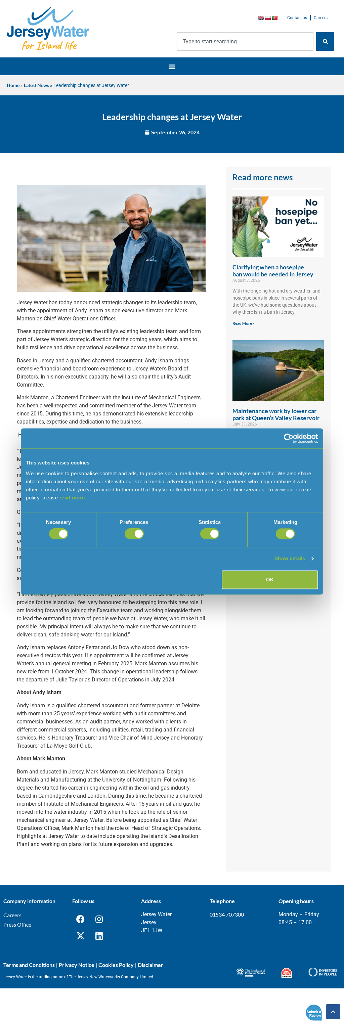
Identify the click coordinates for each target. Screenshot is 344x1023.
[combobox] (245, 41)
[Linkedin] (99, 935)
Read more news (262, 177)
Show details (289, 559)
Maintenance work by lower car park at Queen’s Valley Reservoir (275, 414)
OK (270, 579)
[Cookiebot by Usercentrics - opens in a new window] (288, 438)
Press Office (17, 924)
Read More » (243, 323)
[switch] (134, 534)
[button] (172, 66)
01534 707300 (227, 914)
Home (13, 85)
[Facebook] (80, 918)
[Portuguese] (274, 17)
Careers (321, 17)
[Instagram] (99, 918)
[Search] (325, 41)
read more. (72, 497)
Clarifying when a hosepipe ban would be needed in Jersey (272, 270)
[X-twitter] (80, 935)
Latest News (36, 85)
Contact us (297, 17)
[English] (261, 17)
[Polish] (268, 17)
